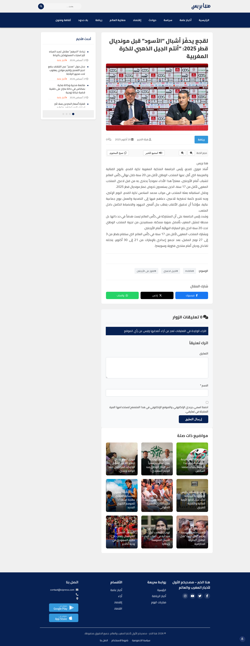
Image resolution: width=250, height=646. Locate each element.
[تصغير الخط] (191, 152)
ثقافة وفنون (63, 20)
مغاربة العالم (118, 20)
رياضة (98, 20)
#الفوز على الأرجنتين (146, 271)
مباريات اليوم (158, 602)
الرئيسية (204, 20)
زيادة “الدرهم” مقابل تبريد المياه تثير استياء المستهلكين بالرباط (67, 53)
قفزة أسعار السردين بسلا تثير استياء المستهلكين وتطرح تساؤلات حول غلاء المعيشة (69, 107)
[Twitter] (200, 596)
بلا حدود (83, 20)
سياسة (168, 20)
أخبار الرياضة (159, 596)
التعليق (203, 353)
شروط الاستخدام (119, 640)
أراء (120, 596)
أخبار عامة (185, 20)
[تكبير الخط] (182, 152)
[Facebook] (207, 596)
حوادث (152, 20)
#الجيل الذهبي (170, 271)
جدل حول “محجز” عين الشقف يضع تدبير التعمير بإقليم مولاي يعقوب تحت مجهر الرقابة (66, 70)
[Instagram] (185, 596)
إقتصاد (137, 20)
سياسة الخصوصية (141, 640)
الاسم (204, 385)
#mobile (189, 271)
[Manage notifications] (242, 639)
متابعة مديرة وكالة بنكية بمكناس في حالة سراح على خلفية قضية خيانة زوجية (67, 89)
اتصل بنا (104, 640)
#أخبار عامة (62, 60)
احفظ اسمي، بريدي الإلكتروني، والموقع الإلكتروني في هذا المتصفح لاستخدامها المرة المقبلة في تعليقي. (158, 409)
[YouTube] (192, 596)
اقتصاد (118, 608)
